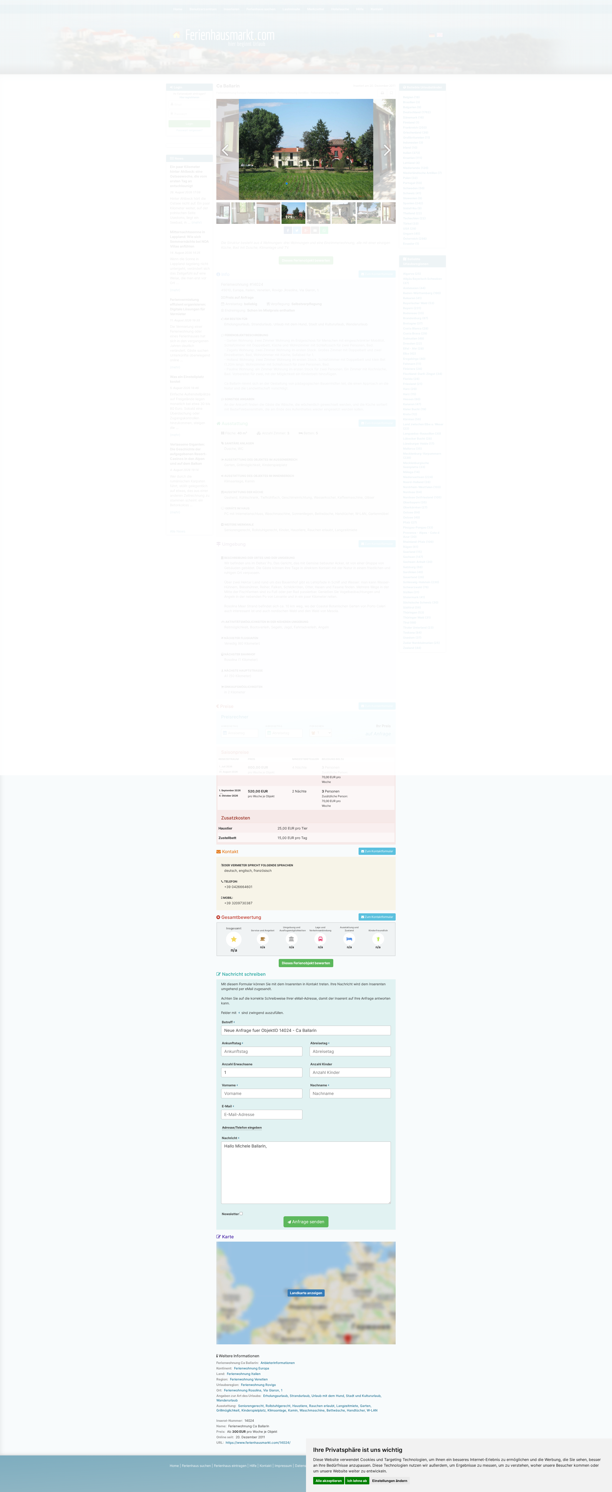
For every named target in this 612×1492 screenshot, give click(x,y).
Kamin (293, 1410)
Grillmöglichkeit (228, 1410)
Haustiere (299, 1406)
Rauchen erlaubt (321, 1406)
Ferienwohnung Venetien (249, 1379)
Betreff (227, 1022)
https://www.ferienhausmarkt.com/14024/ (258, 1442)
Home (174, 1466)
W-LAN (372, 1410)
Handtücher (356, 1410)
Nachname (319, 1085)
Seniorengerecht (251, 1406)
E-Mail (227, 1106)
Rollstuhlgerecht (278, 1406)
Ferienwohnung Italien (244, 1374)
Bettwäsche (336, 1410)
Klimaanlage (277, 1410)
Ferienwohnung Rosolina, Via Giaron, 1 (253, 1390)
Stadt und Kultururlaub (363, 1396)
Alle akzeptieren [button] (329, 1481)
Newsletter (231, 1214)
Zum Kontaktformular (378, 851)
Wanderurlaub (227, 1400)
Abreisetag (319, 1043)
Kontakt (266, 1466)
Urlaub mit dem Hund (327, 1396)
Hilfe (253, 1466)
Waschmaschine (312, 1410)
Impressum (283, 1466)
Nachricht (230, 1138)
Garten (365, 1406)
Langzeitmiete (347, 1406)
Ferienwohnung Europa (251, 1368)
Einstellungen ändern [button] (389, 1481)
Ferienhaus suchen (196, 1466)
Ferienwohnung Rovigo (258, 1385)
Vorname (229, 1085)
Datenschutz (305, 1466)
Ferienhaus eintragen (230, 1466)
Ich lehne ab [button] (357, 1481)
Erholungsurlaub (275, 1396)
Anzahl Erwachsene (237, 1064)
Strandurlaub (300, 1396)
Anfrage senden (307, 1221)
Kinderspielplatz (253, 1410)
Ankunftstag (232, 1043)
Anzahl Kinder (321, 1064)
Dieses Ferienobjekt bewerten (306, 963)
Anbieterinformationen (278, 1363)
